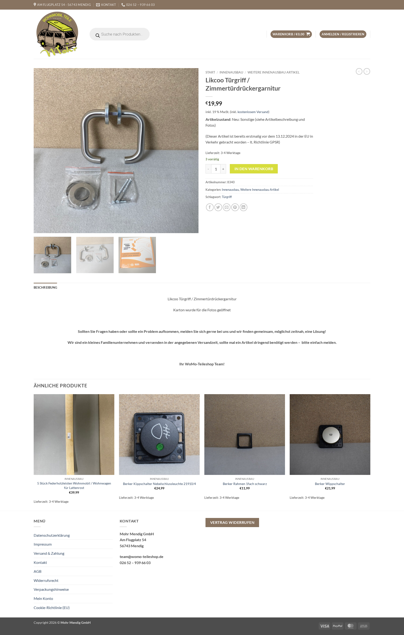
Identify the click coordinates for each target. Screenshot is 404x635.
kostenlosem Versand (253, 112)
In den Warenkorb (253, 169)
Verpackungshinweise (51, 589)
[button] (291, 34)
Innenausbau (231, 72)
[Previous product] (367, 71)
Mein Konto (43, 598)
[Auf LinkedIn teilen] (243, 207)
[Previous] (43, 150)
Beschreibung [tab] (45, 287)
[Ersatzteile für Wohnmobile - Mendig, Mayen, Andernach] (57, 34)
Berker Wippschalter (330, 484)
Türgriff (227, 197)
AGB (37, 571)
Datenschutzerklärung (52, 535)
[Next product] (359, 71)
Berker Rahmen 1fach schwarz (245, 484)
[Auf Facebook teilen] (210, 207)
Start (210, 72)
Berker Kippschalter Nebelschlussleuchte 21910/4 (159, 484)
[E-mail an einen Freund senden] (227, 207)
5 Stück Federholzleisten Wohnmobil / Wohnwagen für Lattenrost (74, 485)
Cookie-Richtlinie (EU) (52, 607)
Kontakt (40, 562)
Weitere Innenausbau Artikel (273, 72)
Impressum (43, 544)
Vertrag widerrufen (232, 522)
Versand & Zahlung (49, 553)
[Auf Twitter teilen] (218, 207)
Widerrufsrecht (46, 580)
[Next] (189, 150)
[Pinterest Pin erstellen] (235, 207)
